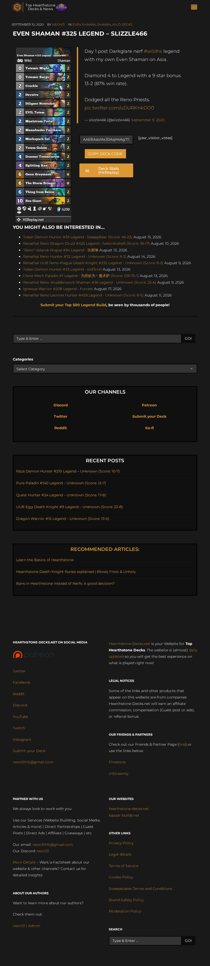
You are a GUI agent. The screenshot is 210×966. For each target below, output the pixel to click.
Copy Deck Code (105, 153)
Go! (188, 338)
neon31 (58, 24)
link (182, 744)
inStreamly (118, 773)
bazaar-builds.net (124, 815)
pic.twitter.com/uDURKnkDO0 (119, 107)
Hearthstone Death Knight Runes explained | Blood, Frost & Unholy (76, 571)
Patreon (149, 405)
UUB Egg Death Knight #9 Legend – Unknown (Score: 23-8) (69, 507)
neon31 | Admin (26, 925)
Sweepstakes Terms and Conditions (140, 888)
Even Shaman (84, 24)
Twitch (19, 728)
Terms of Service (123, 866)
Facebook (21, 682)
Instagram (22, 739)
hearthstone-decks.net (129, 808)
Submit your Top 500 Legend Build (73, 305)
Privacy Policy (121, 843)
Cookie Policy (121, 877)
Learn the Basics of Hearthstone (45, 560)
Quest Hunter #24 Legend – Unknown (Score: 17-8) (61, 495)
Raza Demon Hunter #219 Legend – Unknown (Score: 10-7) (68, 471)
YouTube (20, 716)
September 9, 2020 (148, 120)
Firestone (117, 762)
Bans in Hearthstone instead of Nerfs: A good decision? (65, 583)
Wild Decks (122, 24)
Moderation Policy (125, 911)
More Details (24, 862)
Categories (23, 359)
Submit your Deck (149, 416)
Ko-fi (149, 428)
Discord (61, 405)
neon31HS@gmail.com (33, 762)
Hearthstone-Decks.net (129, 643)
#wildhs (153, 51)
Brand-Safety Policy (126, 900)
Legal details (120, 854)
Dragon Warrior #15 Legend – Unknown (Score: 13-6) (62, 518)
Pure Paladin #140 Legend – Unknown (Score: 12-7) (61, 483)
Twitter (60, 416)
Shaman (104, 24)
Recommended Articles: (105, 549)
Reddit (60, 428)
